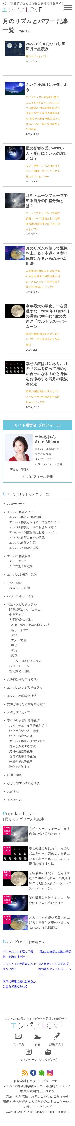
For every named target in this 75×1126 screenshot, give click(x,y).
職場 (14, 645)
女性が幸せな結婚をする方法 (26, 704)
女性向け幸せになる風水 (23, 679)
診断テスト (56, 1044)
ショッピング (48, 1059)
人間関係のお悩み (36, 271)
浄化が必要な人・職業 (24, 730)
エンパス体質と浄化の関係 (27, 741)
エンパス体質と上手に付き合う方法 (32, 527)
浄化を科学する (19, 766)
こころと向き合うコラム (40, 102)
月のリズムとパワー (37, 56)
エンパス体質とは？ (20, 512)
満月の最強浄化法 (39, 223)
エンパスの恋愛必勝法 (22, 695)
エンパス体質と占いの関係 (27, 537)
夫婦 (14, 635)
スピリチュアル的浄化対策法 (42, 97)
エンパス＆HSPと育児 (24, 547)
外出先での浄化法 (21, 761)
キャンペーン (29, 1059)
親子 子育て (20, 630)
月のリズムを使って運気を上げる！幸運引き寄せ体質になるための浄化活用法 (49, 922)
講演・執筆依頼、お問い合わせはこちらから (37, 1096)
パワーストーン (19, 666)
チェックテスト (35, 213)
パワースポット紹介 (20, 596)
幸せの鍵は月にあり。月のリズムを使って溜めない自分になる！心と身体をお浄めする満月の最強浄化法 (47, 374)
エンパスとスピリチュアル (24, 687)
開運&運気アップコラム (25, 609)
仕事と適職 (14, 775)
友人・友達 (18, 640)
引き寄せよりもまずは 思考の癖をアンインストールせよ (54, 969)
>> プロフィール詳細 (37, 476)
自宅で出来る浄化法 (40, 118)
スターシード (16, 503)
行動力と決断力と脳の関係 (54, 951)
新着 (37, 1044)
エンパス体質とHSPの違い (27, 517)
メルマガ (18, 1044)
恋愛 (14, 655)
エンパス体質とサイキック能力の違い (34, 522)
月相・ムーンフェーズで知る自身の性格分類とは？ (47, 200)
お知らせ (13, 791)
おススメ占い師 (19, 587)
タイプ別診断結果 (21, 566)
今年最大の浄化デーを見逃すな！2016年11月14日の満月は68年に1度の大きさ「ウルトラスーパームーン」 (47, 316)
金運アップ (16, 614)
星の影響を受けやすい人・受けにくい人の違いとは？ (47, 153)
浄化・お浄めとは (21, 735)
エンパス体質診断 (19, 556)
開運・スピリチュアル (47, 171)
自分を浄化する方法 (22, 746)
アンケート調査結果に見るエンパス (32, 532)
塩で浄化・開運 (19, 671)
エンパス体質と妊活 (22, 542)
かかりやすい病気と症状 (23, 783)
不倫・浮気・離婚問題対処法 (30, 625)
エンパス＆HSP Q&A (22, 574)
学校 (14, 650)
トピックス (48, 286)
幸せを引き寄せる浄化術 (23, 720)
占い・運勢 (32, 165)
